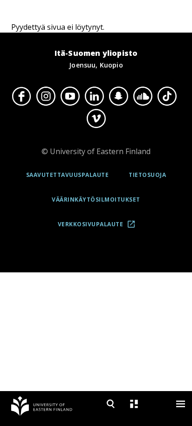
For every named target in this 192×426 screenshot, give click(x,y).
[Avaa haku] (110, 404)
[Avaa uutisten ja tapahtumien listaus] (133, 404)
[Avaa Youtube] (70, 96)
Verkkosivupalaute (99, 227)
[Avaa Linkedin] (94, 96)
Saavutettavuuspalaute (67, 175)
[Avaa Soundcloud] (142, 96)
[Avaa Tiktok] (167, 96)
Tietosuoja (147, 175)
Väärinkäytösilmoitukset (96, 199)
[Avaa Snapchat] (118, 96)
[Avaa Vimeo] (96, 118)
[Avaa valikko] (180, 404)
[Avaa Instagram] (45, 96)
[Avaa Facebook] (21, 96)
